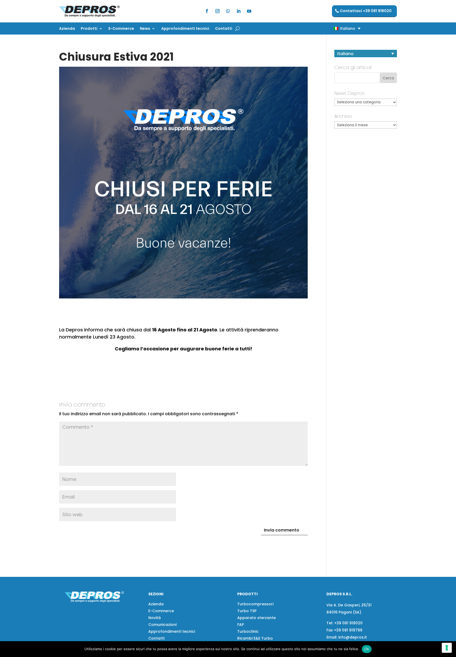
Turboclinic (248, 631)
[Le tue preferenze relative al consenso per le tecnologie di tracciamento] (447, 648)
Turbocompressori (255, 604)
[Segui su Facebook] (207, 11)
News (145, 29)
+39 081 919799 (348, 630)
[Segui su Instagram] (217, 11)
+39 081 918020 (348, 623)
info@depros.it (352, 637)
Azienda (67, 29)
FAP (240, 624)
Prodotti (89, 29)
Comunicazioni (162, 624)
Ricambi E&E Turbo (255, 638)
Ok (366, 649)
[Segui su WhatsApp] (228, 11)
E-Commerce (121, 29)
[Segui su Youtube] (249, 11)
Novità (154, 617)
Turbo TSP (246, 610)
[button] (337, 28)
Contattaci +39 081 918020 (366, 10)
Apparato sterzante (256, 617)
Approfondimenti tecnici (185, 29)
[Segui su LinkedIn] (238, 11)
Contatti (223, 29)
